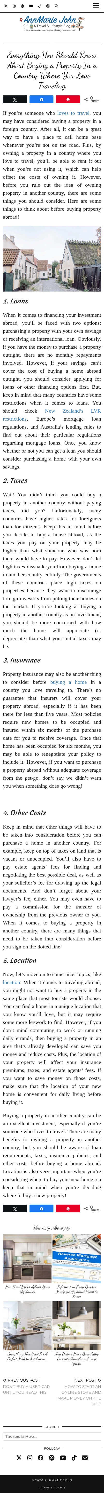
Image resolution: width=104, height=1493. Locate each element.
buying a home (68, 682)
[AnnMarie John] (52, 17)
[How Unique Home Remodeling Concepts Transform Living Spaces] (76, 1325)
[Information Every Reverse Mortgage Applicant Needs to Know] (76, 1258)
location (11, 982)
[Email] (85, 1458)
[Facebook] (48, 6)
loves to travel (73, 113)
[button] (97, 6)
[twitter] (19, 1458)
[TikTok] (39, 6)
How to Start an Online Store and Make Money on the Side (79, 1392)
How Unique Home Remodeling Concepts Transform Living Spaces (76, 1358)
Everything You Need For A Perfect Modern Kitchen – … (27, 1356)
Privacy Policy (52, 1487)
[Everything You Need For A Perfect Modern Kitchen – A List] (27, 1325)
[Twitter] (6, 6)
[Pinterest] (22, 6)
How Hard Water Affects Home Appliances (27, 1289)
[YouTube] (31, 6)
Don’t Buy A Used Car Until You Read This (26, 1386)
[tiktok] (74, 1458)
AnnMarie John (58, 1480)
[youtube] (63, 1458)
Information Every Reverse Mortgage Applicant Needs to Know (76, 1291)
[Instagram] (14, 6)
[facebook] (41, 1458)
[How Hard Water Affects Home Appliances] (27, 1258)
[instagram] (29, 1458)
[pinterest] (51, 1458)
